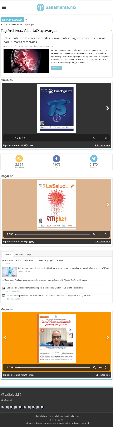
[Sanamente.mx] (56, 6)
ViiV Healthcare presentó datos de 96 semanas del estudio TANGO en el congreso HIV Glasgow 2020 (48, 295)
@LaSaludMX (11, 394)
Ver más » (56, 68)
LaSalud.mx (42, 416)
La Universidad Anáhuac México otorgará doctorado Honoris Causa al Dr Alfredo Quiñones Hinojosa (44, 280)
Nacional (39, 46)
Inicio (5, 24)
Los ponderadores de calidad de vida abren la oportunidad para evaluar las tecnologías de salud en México (63, 268)
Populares (7, 254)
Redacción (9, 46)
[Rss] (50, 420)
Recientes (19, 254)
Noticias (46, 46)
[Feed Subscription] (111, 30)
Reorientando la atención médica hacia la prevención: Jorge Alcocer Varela (33, 260)
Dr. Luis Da (29, 19)
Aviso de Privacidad (80, 423)
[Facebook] (53, 420)
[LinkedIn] (59, 420)
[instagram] (61, 420)
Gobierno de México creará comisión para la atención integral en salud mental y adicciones (44, 288)
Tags (29, 254)
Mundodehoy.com (71, 416)
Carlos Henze (29, 423)
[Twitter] (55, 420)
